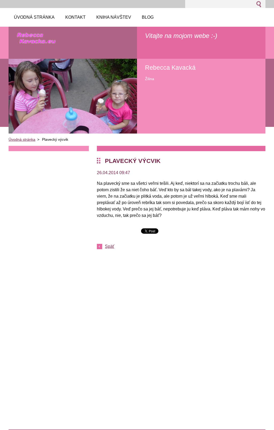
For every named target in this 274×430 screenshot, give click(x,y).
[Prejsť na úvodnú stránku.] (36, 41)
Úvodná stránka (22, 139)
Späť (109, 246)
